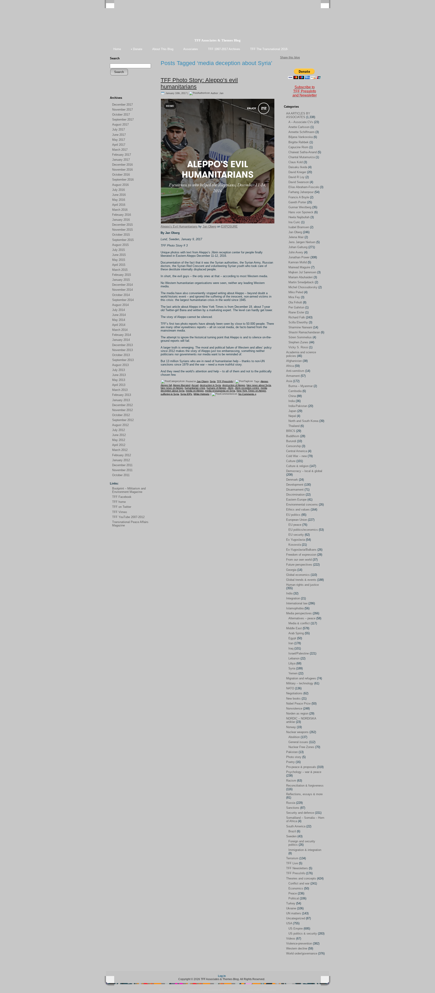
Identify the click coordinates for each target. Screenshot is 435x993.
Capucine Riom (298, 147)
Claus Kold (295, 162)
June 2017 (119, 134)
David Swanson (298, 182)
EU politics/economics (303, 529)
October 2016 (121, 174)
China (292, 396)
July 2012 (118, 430)
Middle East (294, 628)
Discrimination (295, 494)
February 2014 (121, 335)
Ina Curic (294, 222)
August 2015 (120, 245)
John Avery (295, 252)
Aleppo (264, 381)
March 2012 (120, 450)
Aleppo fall (166, 385)
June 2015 (119, 255)
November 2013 (122, 350)
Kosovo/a (294, 544)
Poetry (290, 762)
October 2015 (121, 234)
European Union (296, 519)
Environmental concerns (302, 504)
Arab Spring (296, 633)
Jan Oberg (209, 226)
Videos (290, 938)
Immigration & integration (304, 850)
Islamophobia (295, 608)
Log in (222, 976)
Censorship (293, 446)
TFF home (119, 502)
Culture (290, 461)
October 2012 (121, 415)
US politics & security (302, 933)
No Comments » (247, 393)
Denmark (292, 479)
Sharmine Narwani (300, 327)
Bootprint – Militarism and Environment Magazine (129, 490)
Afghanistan (294, 361)
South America (295, 826)
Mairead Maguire (299, 267)
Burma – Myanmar (300, 386)
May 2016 (118, 199)
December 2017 (122, 104)
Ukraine (291, 908)
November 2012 (122, 410)
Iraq (290, 648)
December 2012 (122, 405)
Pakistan (292, 752)
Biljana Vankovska (300, 137)
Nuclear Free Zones (301, 747)
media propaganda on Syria (220, 390)
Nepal (292, 416)
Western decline (296, 948)
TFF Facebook (121, 497)
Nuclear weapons (297, 732)
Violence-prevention (299, 943)
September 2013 (123, 360)
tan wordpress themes (215, 989)
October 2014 (121, 295)
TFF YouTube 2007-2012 (128, 517)
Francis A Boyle (298, 197)
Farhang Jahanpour (301, 192)
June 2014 (119, 315)
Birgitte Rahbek (298, 142)
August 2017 (120, 124)
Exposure (229, 226)
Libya (291, 663)
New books (293, 698)
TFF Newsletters (297, 868)
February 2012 (121, 455)
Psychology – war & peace (303, 772)
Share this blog (290, 57)
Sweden (291, 836)
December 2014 (122, 284)
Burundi (291, 441)
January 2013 (121, 400)
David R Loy (296, 177)
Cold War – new (296, 456)
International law (296, 603)
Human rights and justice (302, 584)
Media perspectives (299, 613)
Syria (212, 381)
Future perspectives (299, 564)
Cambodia (295, 391)
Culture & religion (297, 466)
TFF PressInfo (225, 381)
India (291, 401)
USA (289, 923)
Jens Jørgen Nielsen (301, 242)
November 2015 (122, 229)
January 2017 (121, 159)
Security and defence (300, 812)
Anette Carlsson (298, 127)
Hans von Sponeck (300, 212)
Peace (292, 893)
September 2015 (123, 240)
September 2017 (123, 119)
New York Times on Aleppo (251, 390)
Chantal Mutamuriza (301, 157)
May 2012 (118, 440)
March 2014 (120, 330)
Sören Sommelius (300, 337)
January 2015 (121, 279)
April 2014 (118, 325)
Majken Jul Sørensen (302, 272)
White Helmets (201, 393)
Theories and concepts (301, 878)
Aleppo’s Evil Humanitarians (179, 226)
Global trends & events (301, 579)
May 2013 (118, 380)
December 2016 (122, 164)
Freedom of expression (301, 554)
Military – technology (299, 683)
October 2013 (121, 355)
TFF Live (292, 863)
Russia (290, 802)
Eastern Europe (296, 499)
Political (293, 898)
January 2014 (121, 339)
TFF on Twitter (121, 507)
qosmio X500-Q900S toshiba (261, 989)
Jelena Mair (296, 237)
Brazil (292, 831)
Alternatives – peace (301, 618)
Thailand (294, 426)
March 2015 (120, 269)
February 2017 (121, 154)
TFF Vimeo (119, 512)
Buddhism (292, 436)
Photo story (293, 757)
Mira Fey (294, 297)
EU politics (293, 514)
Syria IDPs (186, 393)
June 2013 (119, 375)
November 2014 (122, 289)
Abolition (294, 737)
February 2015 (121, 274)
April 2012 (118, 445)
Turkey (290, 903)
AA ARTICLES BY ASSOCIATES (298, 115)
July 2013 (118, 370)
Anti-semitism (295, 371)
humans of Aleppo (216, 388)
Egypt (292, 638)
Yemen (292, 673)
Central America (296, 451)
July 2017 (118, 129)
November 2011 (122, 470)
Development (294, 484)
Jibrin (230, 388)
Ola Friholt (295, 302)
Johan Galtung (297, 247)
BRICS (290, 431)
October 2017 (121, 114)
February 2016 (121, 214)
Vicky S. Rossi (298, 347)
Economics (295, 888)
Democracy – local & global (304, 471)
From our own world (299, 559)
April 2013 (118, 385)
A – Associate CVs (300, 122)
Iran (290, 643)
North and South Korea (303, 421)
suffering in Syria (170, 393)
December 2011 (122, 465)
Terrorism (292, 858)
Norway (291, 727)
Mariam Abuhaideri (300, 277)
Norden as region (297, 713)
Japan (292, 411)
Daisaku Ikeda (297, 167)
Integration (293, 598)
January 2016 (121, 219)
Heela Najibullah (298, 217)
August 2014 (120, 305)
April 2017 (118, 144)
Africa (290, 366)
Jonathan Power (298, 257)
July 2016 (118, 189)
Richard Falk (296, 317)
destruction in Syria (210, 385)
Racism (291, 780)
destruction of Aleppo (233, 385)
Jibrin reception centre (247, 388)
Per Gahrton (296, 307)
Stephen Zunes (298, 342)
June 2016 (119, 194)
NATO (290, 688)
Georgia (291, 570)
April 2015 (118, 264)
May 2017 (118, 139)
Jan (221, 93)
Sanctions (292, 807)
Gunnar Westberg (299, 207)
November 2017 (122, 109)
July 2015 (118, 250)
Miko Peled (295, 292)
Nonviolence (294, 708)
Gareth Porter (297, 202)
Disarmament (295, 489)
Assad (194, 385)
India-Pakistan (297, 406)
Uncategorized (295, 918)
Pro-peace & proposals (301, 767)
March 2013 (120, 390)
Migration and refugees (301, 678)
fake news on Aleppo (172, 388)
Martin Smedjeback (301, 282)
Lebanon (294, 658)
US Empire (295, 928)
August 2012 (120, 425)
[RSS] (113, 88)
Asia (289, 381)
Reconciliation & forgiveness (305, 785)
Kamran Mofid (297, 262)
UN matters (293, 913)
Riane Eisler (296, 312)
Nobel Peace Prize (298, 703)
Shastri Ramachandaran (304, 332)
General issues (298, 742)
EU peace (294, 524)
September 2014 (123, 300)
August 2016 (120, 184)
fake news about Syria (258, 385)
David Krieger (297, 172)
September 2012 (123, 420)
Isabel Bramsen (298, 227)
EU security (296, 534)
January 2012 (121, 460)
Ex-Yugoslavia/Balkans (301, 549)
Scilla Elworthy (298, 322)
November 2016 (122, 169)
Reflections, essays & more (304, 794)
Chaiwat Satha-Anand (302, 152)
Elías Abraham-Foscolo (303, 187)
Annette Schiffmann (301, 132)
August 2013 (120, 365)
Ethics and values (298, 509)
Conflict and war (298, 883)
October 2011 (121, 475)
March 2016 (120, 209)
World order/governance (301, 953)
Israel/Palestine (298, 653)
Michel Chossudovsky (302, 287)
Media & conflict (299, 623)
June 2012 (119, 435)
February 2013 (121, 395)
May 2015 (118, 260)
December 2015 (122, 224)
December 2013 (122, 345)
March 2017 (120, 149)
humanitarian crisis (195, 388)
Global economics (298, 574)
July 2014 (118, 310)
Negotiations (294, 693)
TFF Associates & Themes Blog (217, 40)
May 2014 (118, 320)
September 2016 (123, 179)
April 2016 (118, 204)
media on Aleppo (195, 390)
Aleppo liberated (181, 385)
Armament (293, 376)
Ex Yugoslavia (295, 539)
